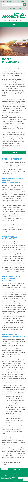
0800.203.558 (13, 477)
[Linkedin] (14, 8)
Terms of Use (22, 475)
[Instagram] (17, 8)
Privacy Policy (5, 475)
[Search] (24, 4)
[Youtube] (20, 8)
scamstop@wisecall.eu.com (8, 478)
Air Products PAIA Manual (14, 475)
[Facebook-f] (8, 8)
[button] (14, 24)
